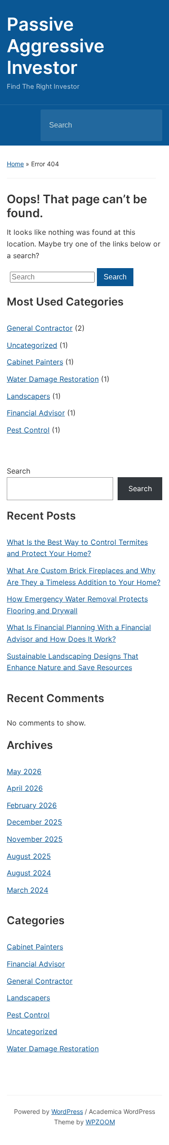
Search (148, 125)
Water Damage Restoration (53, 378)
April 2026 (25, 788)
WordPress (67, 1111)
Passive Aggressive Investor (56, 45)
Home (15, 164)
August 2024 (29, 872)
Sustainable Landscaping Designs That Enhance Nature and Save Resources (72, 662)
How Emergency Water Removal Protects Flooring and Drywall (77, 604)
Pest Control (28, 429)
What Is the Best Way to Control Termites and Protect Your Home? (77, 548)
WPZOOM (100, 1122)
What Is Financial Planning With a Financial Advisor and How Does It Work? (79, 633)
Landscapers (28, 396)
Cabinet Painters (35, 361)
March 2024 (27, 889)
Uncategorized (32, 345)
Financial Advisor (36, 412)
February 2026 (32, 805)
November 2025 (35, 839)
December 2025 (34, 821)
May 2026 (24, 771)
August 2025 (29, 856)
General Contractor (40, 328)
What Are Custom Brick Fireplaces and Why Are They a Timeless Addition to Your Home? (83, 576)
